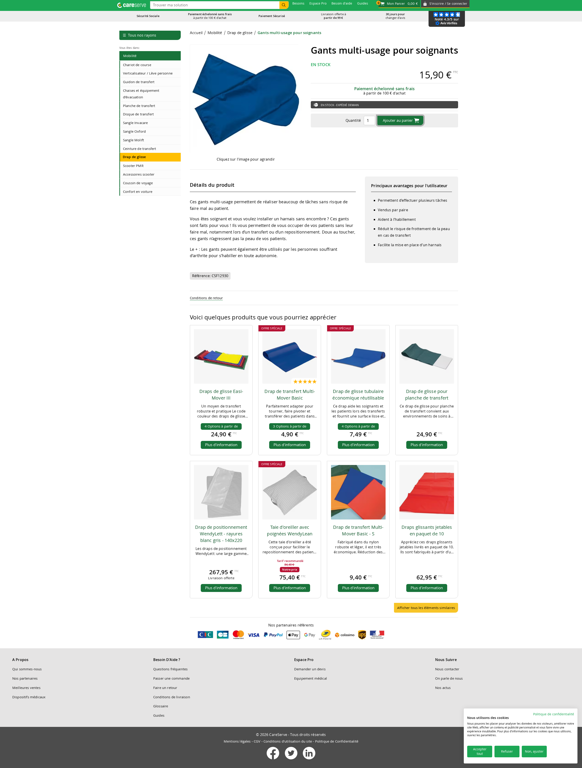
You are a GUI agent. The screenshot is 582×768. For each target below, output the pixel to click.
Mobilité (129, 55)
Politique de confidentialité (553, 714)
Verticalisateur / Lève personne (148, 73)
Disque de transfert (138, 114)
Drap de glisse (134, 156)
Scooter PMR (133, 165)
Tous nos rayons (139, 35)
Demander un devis (310, 669)
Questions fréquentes (170, 669)
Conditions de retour (206, 298)
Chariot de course (137, 64)
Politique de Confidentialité (336, 741)
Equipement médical (310, 678)
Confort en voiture (137, 191)
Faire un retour (165, 687)
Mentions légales (237, 741)
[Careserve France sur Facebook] (273, 760)
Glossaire (160, 706)
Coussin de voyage (138, 183)
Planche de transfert (139, 105)
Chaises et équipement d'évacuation (141, 93)
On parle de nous (449, 678)
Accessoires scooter (138, 174)
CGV (257, 741)
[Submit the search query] (283, 5)
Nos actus (443, 687)
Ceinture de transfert (139, 148)
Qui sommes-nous (27, 669)
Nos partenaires (25, 678)
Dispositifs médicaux (28, 697)
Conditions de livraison (171, 697)
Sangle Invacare (135, 122)
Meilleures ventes (26, 687)
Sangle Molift (133, 140)
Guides (158, 715)
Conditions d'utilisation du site (287, 741)
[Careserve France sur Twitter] (292, 760)
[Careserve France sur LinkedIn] (309, 760)
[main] (324, 323)
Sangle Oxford (134, 131)
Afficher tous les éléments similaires (426, 607)
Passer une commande (171, 678)
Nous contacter (447, 669)
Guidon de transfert (138, 82)
